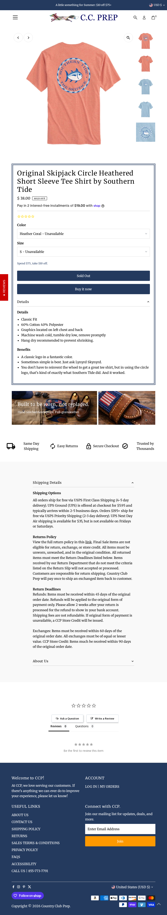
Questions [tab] (82, 726)
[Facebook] (13, 887)
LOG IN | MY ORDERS (102, 786)
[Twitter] (29, 887)
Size (20, 243)
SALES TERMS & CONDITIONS (36, 843)
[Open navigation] (15, 17)
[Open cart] (153, 17)
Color (21, 225)
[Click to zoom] (128, 37)
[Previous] (18, 37)
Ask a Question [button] (69, 718)
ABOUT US (20, 815)
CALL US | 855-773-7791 (30, 871)
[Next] (28, 37)
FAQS (16, 857)
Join (120, 841)
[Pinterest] (24, 887)
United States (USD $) (133, 887)
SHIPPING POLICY (26, 829)
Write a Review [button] (104, 718)
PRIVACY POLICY (25, 850)
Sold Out (83, 276)
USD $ (158, 5)
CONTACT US (22, 822)
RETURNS (19, 836)
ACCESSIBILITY (24, 864)
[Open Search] (135, 17)
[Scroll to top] (159, 904)
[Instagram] (18, 887)
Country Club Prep (55, 906)
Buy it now (83, 289)
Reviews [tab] (56, 726)
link (88, 542)
